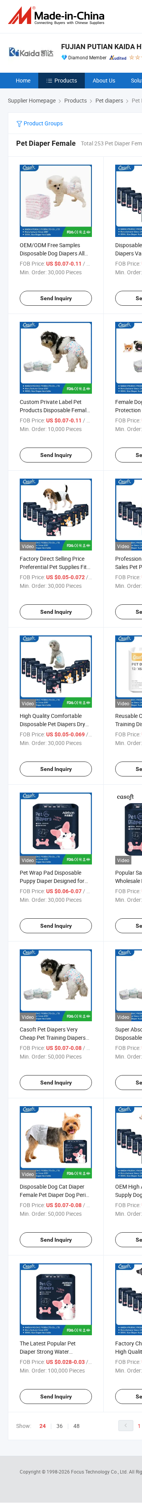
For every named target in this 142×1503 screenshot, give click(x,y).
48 (76, 1426)
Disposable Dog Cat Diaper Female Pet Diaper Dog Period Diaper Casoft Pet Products (56, 1195)
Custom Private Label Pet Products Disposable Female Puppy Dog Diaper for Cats (54, 410)
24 (42, 1426)
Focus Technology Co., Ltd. (100, 1471)
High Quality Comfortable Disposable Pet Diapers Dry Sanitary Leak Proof (52, 724)
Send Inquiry (56, 298)
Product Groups (42, 123)
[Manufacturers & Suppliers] (57, 15)
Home (23, 80)
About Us (104, 80)
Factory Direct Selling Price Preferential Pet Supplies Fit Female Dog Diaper (53, 567)
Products (65, 80)
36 (59, 1426)
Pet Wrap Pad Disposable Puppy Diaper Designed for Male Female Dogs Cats (52, 881)
